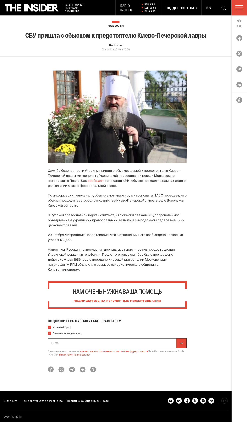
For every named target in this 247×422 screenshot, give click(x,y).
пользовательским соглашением (96, 351)
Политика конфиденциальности (88, 400)
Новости (115, 26)
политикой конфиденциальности (131, 351)
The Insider (115, 45)
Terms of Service (81, 354)
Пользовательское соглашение (42, 400)
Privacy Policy (66, 354)
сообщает (96, 180)
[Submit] (181, 343)
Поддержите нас (181, 8)
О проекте (10, 400)
